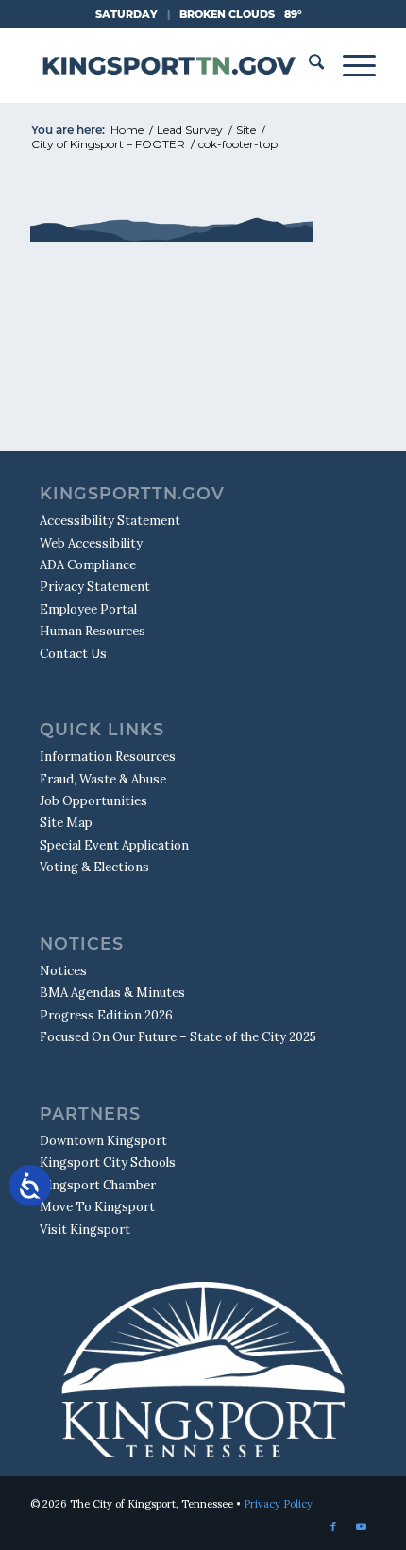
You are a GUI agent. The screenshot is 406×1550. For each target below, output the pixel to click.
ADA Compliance (88, 565)
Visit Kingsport (85, 1229)
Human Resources (92, 631)
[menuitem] (307, 65)
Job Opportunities (93, 801)
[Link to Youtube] (361, 1526)
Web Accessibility (91, 543)
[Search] (307, 65)
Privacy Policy (278, 1503)
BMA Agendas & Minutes (112, 993)
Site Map (66, 823)
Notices (63, 971)
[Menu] (350, 65)
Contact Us (73, 654)
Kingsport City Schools (108, 1162)
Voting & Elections (94, 867)
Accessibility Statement (110, 521)
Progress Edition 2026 (106, 1015)
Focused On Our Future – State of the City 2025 (178, 1037)
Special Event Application (114, 845)
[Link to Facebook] (333, 1526)
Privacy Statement (95, 587)
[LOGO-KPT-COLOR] (168, 65)
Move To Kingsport (97, 1207)
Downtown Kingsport (103, 1141)
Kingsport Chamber (98, 1185)
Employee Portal (88, 609)
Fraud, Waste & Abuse (103, 779)
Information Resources (108, 757)
